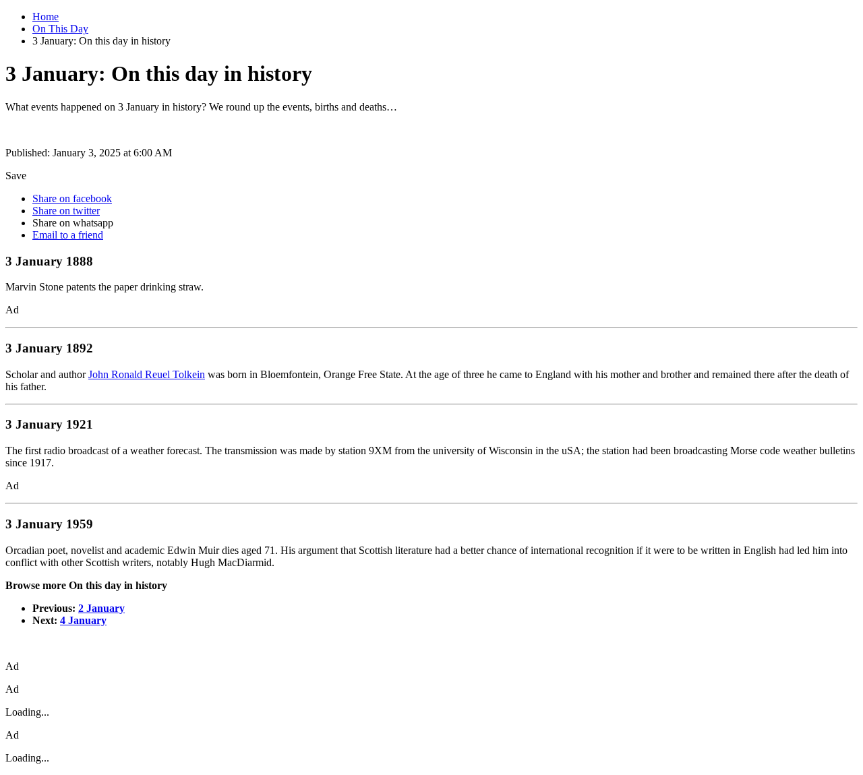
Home (45, 16)
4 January (83, 620)
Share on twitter (66, 210)
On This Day (60, 28)
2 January (101, 608)
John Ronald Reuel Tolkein (146, 374)
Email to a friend (67, 235)
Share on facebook (72, 198)
